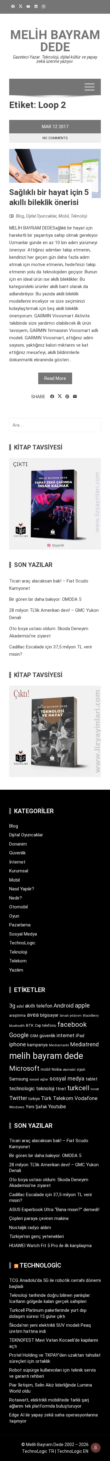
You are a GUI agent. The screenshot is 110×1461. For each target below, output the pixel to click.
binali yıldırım (71, 1016)
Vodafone (86, 1098)
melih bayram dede (46, 1056)
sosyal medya (67, 1078)
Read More (55, 378)
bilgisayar (49, 1015)
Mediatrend (84, 1044)
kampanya (37, 1044)
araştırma (17, 1015)
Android (63, 1005)
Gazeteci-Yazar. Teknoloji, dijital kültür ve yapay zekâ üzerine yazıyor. (55, 59)
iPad (80, 1035)
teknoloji (45, 1088)
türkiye (34, 1098)
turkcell (78, 1088)
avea (33, 1015)
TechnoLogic (22, 943)
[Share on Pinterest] (67, 397)
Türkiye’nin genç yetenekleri (36, 1236)
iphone (17, 1044)
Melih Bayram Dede (55, 41)
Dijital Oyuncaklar (41, 216)
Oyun (14, 916)
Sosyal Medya (23, 934)
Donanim (18, 844)
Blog (20, 216)
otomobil (69, 1070)
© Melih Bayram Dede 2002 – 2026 (55, 1444)
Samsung (18, 1079)
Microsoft (24, 1068)
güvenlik (47, 1035)
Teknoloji (79, 216)
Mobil (63, 216)
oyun (81, 1069)
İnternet (17, 862)
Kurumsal (18, 871)
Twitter (18, 1098)
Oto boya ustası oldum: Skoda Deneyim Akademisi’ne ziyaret (48, 1183)
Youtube (57, 1106)
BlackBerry (91, 1016)
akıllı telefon (38, 1006)
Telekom (18, 961)
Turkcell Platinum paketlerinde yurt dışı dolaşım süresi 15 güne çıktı (47, 1313)
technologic (22, 1088)
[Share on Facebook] (52, 397)
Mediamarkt (59, 1045)
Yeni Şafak (36, 1106)
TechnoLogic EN (72, 1451)
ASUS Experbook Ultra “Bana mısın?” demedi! (54, 1209)
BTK (30, 1025)
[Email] (75, 397)
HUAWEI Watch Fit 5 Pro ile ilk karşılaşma (50, 1245)
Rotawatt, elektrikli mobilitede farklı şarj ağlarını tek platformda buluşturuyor (49, 1403)
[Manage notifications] (96, 1447)
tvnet (95, 1089)
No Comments (55, 138)
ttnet (61, 1088)
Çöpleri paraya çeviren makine (39, 1218)
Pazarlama (20, 925)
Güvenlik (17, 853)
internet (66, 1035)
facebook (72, 1024)
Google (19, 1035)
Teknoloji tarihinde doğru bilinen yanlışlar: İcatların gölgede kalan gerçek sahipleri (50, 1298)
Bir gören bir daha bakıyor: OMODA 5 (45, 599)
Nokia (57, 1069)
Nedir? (15, 898)
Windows (16, 1107)
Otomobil (18, 907)
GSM (34, 1036)
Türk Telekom (57, 1098)
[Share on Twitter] (60, 396)
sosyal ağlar (38, 1079)
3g (12, 1005)
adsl (20, 1006)
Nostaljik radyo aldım (30, 1227)
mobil (45, 1069)
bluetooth (17, 1025)
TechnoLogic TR (38, 1451)
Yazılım (16, 970)
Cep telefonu (45, 1025)
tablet (91, 1079)
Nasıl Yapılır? (21, 889)
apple (82, 1005)
